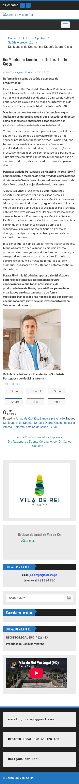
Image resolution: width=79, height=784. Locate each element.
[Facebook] (28, 5)
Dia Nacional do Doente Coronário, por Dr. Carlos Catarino (39, 443)
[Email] (22, 5)
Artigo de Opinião (34, 38)
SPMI (53, 427)
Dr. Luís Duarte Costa (48, 423)
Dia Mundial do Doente (17, 423)
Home (12, 38)
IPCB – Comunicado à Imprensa (39, 437)
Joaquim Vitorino (23, 72)
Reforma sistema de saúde (31, 427)
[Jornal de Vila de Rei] (18, 14)
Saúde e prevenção (20, 42)
